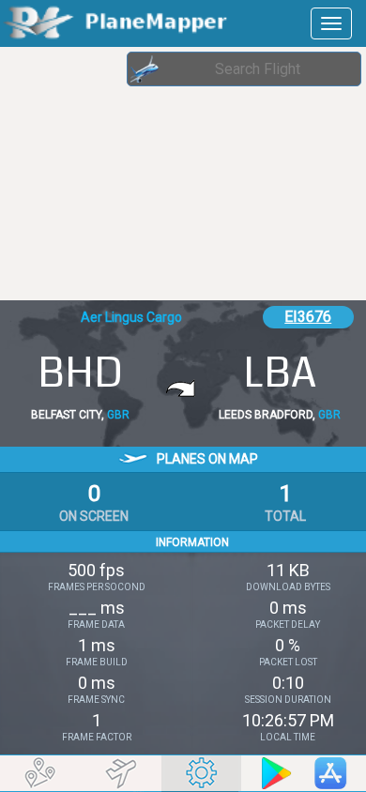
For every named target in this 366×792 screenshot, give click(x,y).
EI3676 (307, 317)
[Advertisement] (150, 173)
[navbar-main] (331, 23)
